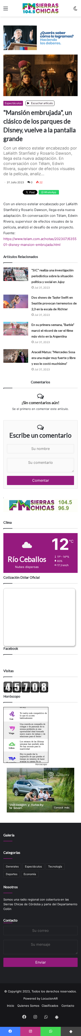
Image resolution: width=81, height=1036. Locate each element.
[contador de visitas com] (25, 691)
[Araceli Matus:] (15, 356)
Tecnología (55, 866)
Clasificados (50, 1005)
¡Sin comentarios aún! (40, 402)
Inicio (10, 1005)
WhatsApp (49, 192)
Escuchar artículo (41, 103)
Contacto (10, 920)
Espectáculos (13, 103)
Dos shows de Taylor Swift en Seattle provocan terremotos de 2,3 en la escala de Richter (54, 303)
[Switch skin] (75, 10)
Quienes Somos (28, 1005)
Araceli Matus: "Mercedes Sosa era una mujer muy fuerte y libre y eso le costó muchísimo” (54, 357)
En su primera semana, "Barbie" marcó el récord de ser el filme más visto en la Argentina (53, 330)
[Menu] (5, 10)
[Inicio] (40, 8)
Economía (30, 874)
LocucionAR (49, 998)
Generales (12, 866)
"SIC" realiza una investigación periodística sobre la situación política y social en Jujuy (53, 276)
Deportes (11, 874)
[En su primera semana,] (15, 328)
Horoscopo (41, 764)
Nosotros (10, 887)
